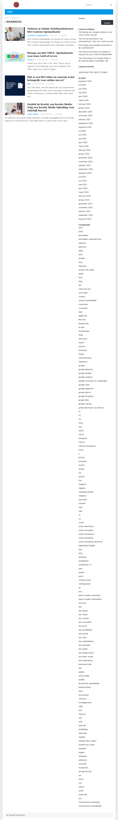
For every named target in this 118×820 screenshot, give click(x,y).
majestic (82, 488)
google (30, 60)
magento (82, 484)
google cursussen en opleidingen (93, 381)
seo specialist (84, 645)
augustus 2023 (85, 219)
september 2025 (86, 123)
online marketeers (86, 534)
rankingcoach (85, 584)
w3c (80, 710)
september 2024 (86, 169)
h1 (79, 411)
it (79, 453)
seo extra (83, 626)
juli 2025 (82, 131)
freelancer (83, 361)
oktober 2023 (84, 211)
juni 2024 (83, 181)
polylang (82, 557)
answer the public (86, 270)
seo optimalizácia (86, 641)
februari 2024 (85, 196)
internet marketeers (87, 446)
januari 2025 (84, 154)
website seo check (87, 744)
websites (82, 748)
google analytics (86, 377)
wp (80, 775)
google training (85, 404)
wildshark (83, 760)
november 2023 (85, 207)
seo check (83, 614)
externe (82, 346)
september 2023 (86, 215)
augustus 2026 (85, 81)
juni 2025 (82, 135)
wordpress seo (85, 771)
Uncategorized (85, 702)
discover (82, 319)
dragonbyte (84, 323)
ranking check (85, 580)
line (80, 480)
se (80, 587)
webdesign (83, 729)
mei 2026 (83, 92)
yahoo (81, 787)
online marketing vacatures (90, 542)
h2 (80, 415)
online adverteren (86, 526)
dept (80, 312)
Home (9, 12)
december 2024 (85, 157)
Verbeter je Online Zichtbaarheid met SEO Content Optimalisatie (50, 30)
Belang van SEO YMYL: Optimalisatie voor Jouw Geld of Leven (50, 54)
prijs (80, 568)
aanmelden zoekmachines (90, 239)
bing (80, 277)
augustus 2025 (85, 127)
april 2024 (83, 188)
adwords (82, 247)
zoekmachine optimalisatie (90, 806)
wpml (81, 779)
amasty (82, 258)
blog (80, 281)
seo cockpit (84, 618)
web (80, 722)
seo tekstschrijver (86, 653)
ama (80, 254)
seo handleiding (85, 630)
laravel (81, 476)
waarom (82, 714)
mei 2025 (82, 138)
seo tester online (86, 656)
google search (85, 392)
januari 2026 (84, 108)
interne (82, 442)
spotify (81, 679)
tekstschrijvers (85, 687)
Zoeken (82, 18)
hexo (81, 423)
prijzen (81, 572)
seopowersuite (85, 664)
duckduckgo (84, 331)
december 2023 (85, 204)
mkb (80, 507)
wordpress (83, 767)
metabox (82, 496)
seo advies (83, 611)
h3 (80, 419)
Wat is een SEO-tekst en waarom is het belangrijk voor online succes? (51, 78)
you (80, 798)
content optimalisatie (37, 35)
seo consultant (85, 622)
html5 (81, 431)
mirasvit (82, 503)
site (80, 668)
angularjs (83, 266)
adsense (82, 243)
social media (32, 114)
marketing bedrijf (86, 492)
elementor (83, 339)
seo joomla (83, 633)
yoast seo (83, 794)
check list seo (84, 289)
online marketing (86, 538)
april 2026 (83, 96)
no (80, 519)
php (80, 549)
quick (81, 576)
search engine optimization (90, 599)
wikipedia (82, 756)
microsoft (83, 499)
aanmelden (83, 235)
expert (81, 342)
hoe (80, 427)
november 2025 (85, 115)
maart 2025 (83, 146)
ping (80, 553)
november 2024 (86, 161)
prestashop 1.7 (85, 564)
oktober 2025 (84, 119)
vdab (81, 706)
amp (80, 262)
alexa (81, 250)
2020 (81, 231)
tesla (81, 691)
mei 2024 (83, 184)
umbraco (83, 699)
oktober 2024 (85, 165)
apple (81, 273)
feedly (81, 354)
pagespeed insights (87, 545)
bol (80, 285)
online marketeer (86, 530)
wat (29, 84)
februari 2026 (85, 104)
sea (80, 591)
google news (84, 385)
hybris (81, 434)
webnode (83, 733)
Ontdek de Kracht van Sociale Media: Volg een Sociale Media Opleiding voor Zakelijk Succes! (50, 107)
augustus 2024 (85, 173)
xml (80, 783)
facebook (83, 350)
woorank (82, 764)
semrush (82, 603)
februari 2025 (84, 150)
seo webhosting (85, 660)
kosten (81, 469)
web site (82, 725)
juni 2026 (83, 89)
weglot (81, 752)
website (82, 737)
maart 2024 (84, 192)
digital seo (83, 316)
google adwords (86, 369)
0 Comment (63, 35)
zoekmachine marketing (89, 802)
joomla (81, 457)
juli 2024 (82, 177)
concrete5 (83, 293)
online (81, 522)
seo (80, 607)
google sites (84, 400)
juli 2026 (82, 85)
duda (81, 335)
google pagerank (86, 388)
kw (80, 473)
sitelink (81, 672)
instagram (83, 438)
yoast (81, 790)
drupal (81, 327)
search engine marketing (89, 595)
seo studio (83, 649)
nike (80, 511)
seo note (82, 637)
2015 (81, 228)
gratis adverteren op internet (91, 408)
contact (82, 296)
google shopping (86, 396)
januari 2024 (84, 200)
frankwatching (85, 358)
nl (79, 515)
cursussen (83, 308)
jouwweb (82, 461)
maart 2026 (84, 100)
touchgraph (84, 695)
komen (82, 465)
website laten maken (87, 741)
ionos (81, 450)
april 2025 (83, 142)
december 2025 (85, 112)
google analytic (85, 373)
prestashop (83, 561)
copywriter (83, 304)
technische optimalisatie (89, 683)
